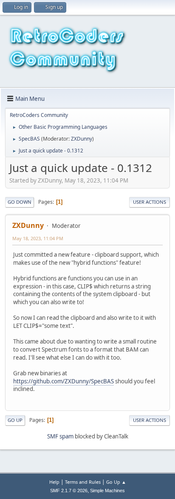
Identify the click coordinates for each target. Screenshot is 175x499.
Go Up (15, 420)
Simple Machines (107, 490)
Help (54, 482)
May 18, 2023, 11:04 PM (37, 238)
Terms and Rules (83, 482)
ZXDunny (81, 138)
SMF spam (60, 436)
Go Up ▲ (116, 482)
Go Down (19, 202)
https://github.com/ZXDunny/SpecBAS (63, 381)
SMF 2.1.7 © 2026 (69, 490)
